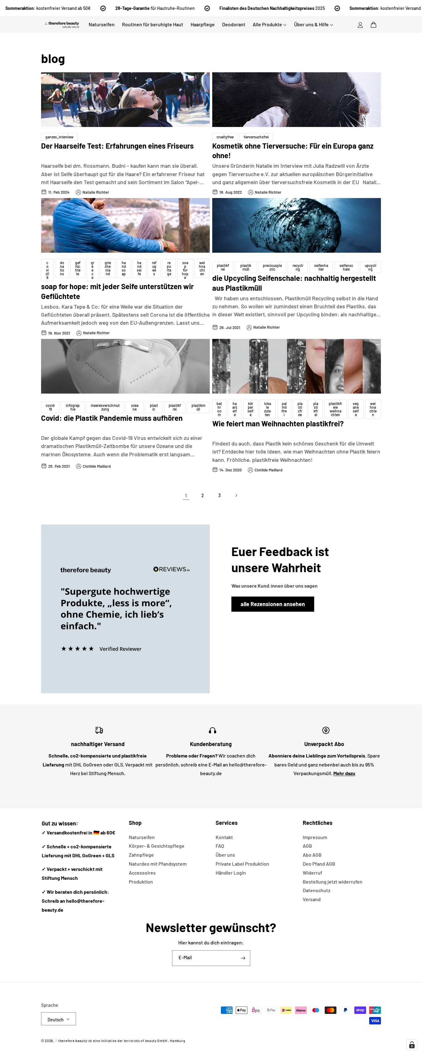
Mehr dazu (344, 773)
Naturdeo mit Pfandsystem (158, 864)
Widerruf (312, 873)
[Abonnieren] (243, 958)
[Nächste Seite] (236, 495)
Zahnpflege (141, 855)
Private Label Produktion (242, 864)
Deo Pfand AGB (319, 864)
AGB (307, 846)
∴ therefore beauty (71, 1041)
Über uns (225, 855)
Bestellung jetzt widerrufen (332, 881)
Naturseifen (142, 837)
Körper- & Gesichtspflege (156, 846)
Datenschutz (316, 890)
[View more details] (125, 609)
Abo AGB (312, 855)
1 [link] (186, 495)
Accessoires (142, 873)
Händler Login (231, 873)
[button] (373, 25)
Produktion (141, 881)
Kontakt (224, 837)
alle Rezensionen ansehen (273, 604)
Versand (312, 899)
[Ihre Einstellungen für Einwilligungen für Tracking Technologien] (412, 1045)
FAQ (220, 846)
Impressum (315, 837)
